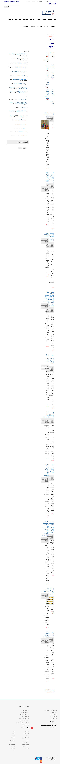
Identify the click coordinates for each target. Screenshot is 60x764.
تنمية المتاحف (52, 66)
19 (46, 692)
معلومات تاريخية (25, 712)
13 (45, 691)
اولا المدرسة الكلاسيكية (45, 590)
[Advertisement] (18, 41)
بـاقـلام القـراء (26, 746)
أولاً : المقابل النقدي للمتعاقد (51, 415)
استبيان (33, 1)
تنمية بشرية (47, 54)
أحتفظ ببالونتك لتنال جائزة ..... (46, 116)
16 (50, 692)
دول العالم (33, 26)
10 (50, 691)
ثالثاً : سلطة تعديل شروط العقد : (52, 360)
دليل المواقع (40, 1)
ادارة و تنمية (25, 19)
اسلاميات (53, 26)
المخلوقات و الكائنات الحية (22, 722)
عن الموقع (48, 1)
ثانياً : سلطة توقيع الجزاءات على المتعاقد (46, 296)
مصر (48, 26)
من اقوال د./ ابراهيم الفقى (51, 710)
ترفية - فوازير (54, 718)
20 (52, 693)
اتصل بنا (28, 1)
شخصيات (38, 19)
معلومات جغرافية (24, 714)
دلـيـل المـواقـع (25, 742)
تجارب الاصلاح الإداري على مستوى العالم (47, 95)
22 (49, 693)
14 (54, 692)
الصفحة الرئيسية (50, 34)
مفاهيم (50, 19)
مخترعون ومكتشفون (24, 718)
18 (47, 692)
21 (51, 693)
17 (49, 692)
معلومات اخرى (53, 716)
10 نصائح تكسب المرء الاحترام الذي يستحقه (51, 177)
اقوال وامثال (54, 712)
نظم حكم (32, 19)
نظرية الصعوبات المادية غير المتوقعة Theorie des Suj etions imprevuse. (45, 528)
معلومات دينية (25, 710)
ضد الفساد (11, 19)
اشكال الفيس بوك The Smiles (52, 591)
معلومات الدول (25, 716)
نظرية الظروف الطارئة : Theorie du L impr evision (51, 527)
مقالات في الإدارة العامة (52, 75)
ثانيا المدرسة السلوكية (51, 633)
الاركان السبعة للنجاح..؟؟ (46, 234)
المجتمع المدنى (41, 26)
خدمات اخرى (26, 26)
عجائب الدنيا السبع (24, 720)
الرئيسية (54, 1)
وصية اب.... (52, 113)
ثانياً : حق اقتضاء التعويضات (45, 415)
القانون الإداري (52, 103)
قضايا (55, 19)
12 (47, 691)
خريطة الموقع (25, 737)
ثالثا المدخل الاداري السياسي (46, 634)
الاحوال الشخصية (53, 714)
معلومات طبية (25, 725)
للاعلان (27, 735)
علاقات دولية (18, 19)
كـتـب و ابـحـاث (25, 744)
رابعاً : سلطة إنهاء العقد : (47, 359)
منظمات (44, 19)
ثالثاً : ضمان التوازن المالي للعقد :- (52, 469)
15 (52, 692)
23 (47, 693)
